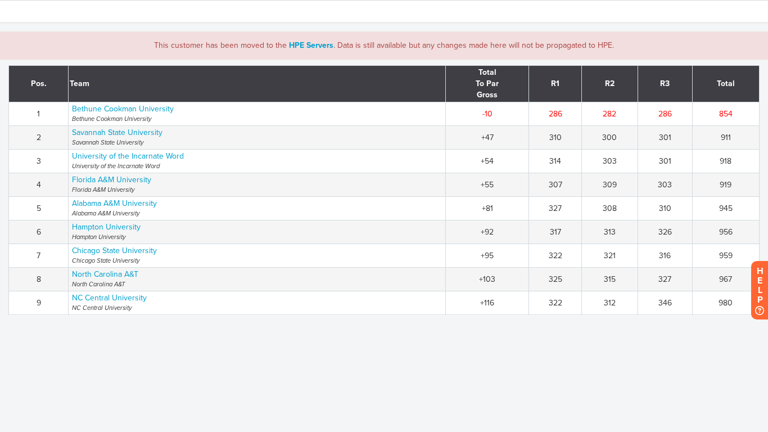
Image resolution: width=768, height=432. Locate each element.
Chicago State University (114, 250)
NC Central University (109, 298)
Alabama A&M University (114, 203)
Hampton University (106, 227)
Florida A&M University (111, 179)
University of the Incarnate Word (128, 156)
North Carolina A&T (105, 274)
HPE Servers (311, 45)
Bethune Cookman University (123, 109)
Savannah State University (117, 132)
